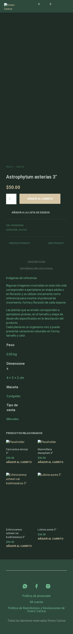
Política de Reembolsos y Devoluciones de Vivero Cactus (36, 609)
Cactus (20, 167)
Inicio (9, 167)
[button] (36, 4)
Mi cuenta (36, 602)
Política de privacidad (36, 596)
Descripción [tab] (36, 261)
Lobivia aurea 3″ (47, 529)
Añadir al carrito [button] (19, 462)
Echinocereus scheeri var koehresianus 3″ (15, 533)
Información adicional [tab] (36, 268)
